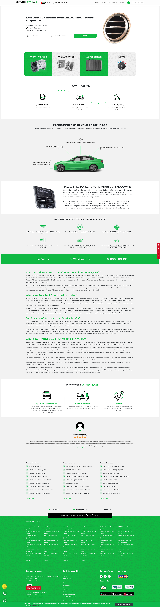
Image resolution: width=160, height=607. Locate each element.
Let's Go (85, 36)
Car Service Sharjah (69, 594)
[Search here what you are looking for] (128, 2)
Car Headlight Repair (110, 480)
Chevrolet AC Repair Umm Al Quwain (78, 490)
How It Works (105, 2)
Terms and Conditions (69, 601)
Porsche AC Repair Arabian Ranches (40, 480)
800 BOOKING (33, 587)
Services (114, 2)
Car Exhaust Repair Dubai (111, 483)
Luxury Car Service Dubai (111, 473)
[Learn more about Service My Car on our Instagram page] (109, 576)
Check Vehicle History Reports (113, 470)
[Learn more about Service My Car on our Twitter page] (101, 576)
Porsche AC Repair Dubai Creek (39, 493)
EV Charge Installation (69, 592)
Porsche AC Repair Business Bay (39, 483)
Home (97, 2)
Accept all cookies (124, 604)
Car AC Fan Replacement (111, 493)
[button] (78, 448)
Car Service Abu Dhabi (69, 596)
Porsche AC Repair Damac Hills (39, 486)
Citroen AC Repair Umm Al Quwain (77, 493)
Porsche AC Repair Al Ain (37, 473)
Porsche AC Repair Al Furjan (38, 476)
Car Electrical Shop (109, 486)
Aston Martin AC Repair (73, 470)
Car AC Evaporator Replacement (113, 466)
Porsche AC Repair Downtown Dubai (41, 490)
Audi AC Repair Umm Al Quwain (76, 473)
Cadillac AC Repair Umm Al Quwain (77, 486)
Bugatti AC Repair (72, 483)
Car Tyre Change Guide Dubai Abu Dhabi (116, 476)
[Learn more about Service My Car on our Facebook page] (105, 576)
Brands (122, 2)
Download (66, 589)
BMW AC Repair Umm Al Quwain (77, 480)
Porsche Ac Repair (35, 466)
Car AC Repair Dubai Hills (111, 490)
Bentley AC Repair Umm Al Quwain (77, 476)
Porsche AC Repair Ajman (37, 470)
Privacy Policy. (34, 605)
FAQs (64, 580)
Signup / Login (138, 2)
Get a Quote (92, 515)
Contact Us (66, 583)
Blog (64, 587)
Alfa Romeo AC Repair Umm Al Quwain (79, 466)
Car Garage (66, 585)
